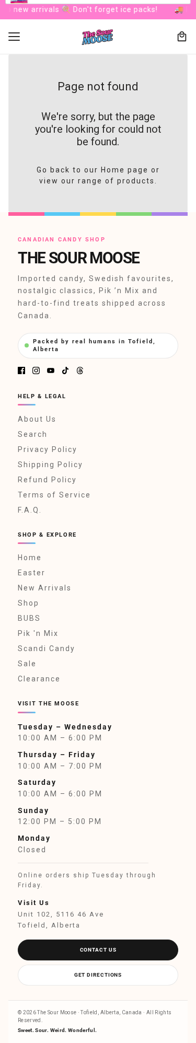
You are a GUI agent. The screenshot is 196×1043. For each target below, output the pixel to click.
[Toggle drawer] (14, 36)
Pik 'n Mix (38, 633)
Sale (27, 663)
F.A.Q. (30, 510)
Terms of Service (54, 495)
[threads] (80, 370)
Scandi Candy (46, 648)
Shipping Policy (50, 464)
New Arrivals (45, 588)
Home (30, 557)
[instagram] (36, 370)
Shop (28, 603)
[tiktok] (65, 370)
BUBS (29, 618)
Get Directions (98, 975)
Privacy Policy (47, 449)
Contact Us (98, 950)
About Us (37, 419)
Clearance (39, 679)
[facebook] (21, 370)
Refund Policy (47, 480)
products (136, 181)
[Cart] (182, 36)
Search (33, 434)
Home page (124, 170)
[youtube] (50, 370)
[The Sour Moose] (98, 37)
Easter (31, 573)
